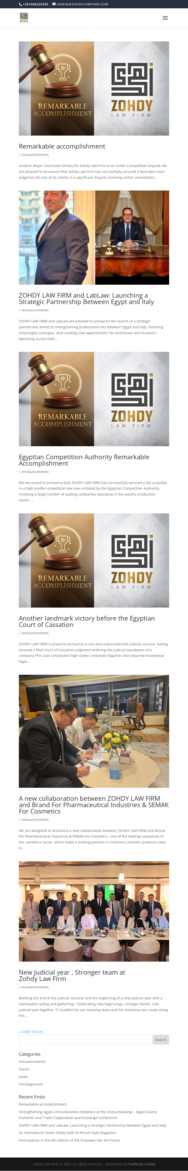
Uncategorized (31, 1084)
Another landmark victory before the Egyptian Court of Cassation (87, 621)
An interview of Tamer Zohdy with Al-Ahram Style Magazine (67, 1132)
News (23, 1076)
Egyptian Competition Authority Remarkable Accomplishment (84, 460)
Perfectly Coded (142, 1164)
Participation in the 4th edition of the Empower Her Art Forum (69, 1140)
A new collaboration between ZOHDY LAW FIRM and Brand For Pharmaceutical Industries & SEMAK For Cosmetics (94, 804)
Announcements (35, 154)
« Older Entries (31, 1031)
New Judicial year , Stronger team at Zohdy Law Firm (72, 975)
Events (24, 1069)
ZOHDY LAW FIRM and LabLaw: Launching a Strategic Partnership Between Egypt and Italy (86, 298)
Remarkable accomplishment (62, 146)
